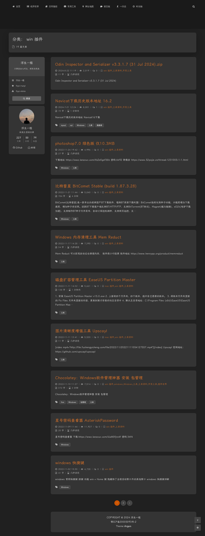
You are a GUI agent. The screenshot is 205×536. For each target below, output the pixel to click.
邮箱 (32, 147)
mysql (63, 125)
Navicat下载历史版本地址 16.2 (83, 101)
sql (71, 125)
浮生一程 (19, 80)
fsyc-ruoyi (20, 86)
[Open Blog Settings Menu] (197, 527)
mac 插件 (109, 286)
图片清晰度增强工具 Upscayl (81, 331)
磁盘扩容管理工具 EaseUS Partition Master (95, 280)
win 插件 (108, 70)
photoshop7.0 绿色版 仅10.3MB (85, 143)
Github (18, 147)
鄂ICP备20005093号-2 (123, 521)
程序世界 (162, 384)
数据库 (99, 125)
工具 (90, 125)
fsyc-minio (20, 91)
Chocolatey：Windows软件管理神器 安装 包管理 (99, 378)
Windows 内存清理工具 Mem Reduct (88, 237)
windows (118, 384)
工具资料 (117, 70)
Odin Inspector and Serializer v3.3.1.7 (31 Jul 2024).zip (108, 64)
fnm (62, 402)
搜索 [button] (27, 98)
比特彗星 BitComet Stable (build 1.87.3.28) (96, 186)
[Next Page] (129, 503)
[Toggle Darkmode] (197, 520)
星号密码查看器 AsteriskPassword (86, 420)
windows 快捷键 (69, 463)
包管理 (83, 402)
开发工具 (127, 70)
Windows (80, 125)
